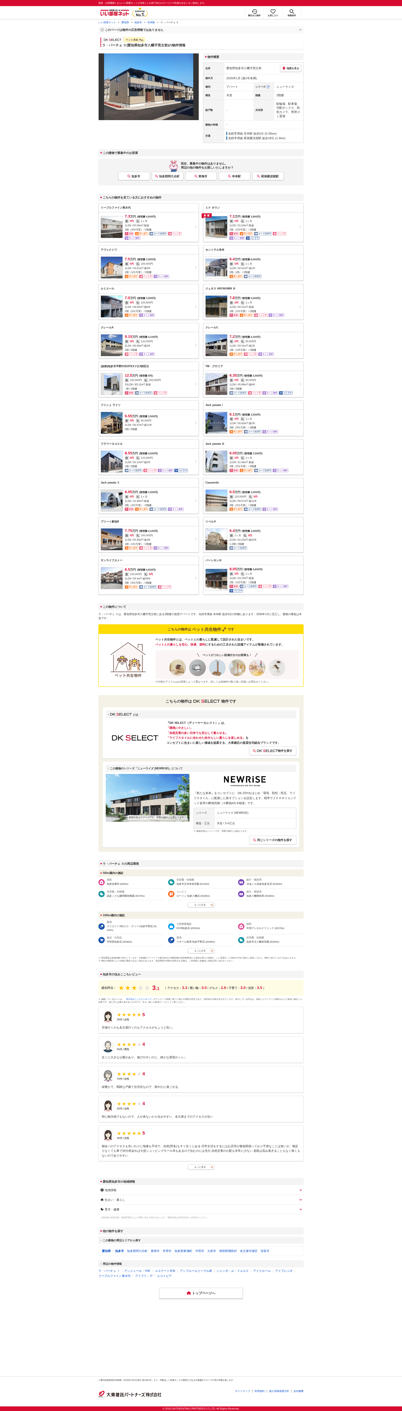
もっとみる (200, 904)
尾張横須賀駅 (270, 176)
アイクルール (262, 1270)
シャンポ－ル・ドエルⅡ (232, 1270)
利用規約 (260, 1391)
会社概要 (299, 1391)
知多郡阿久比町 (169, 176)
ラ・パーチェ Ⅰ (109, 1270)
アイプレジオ (284, 1270)
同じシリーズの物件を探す (274, 840)
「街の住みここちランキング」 (138, 999)
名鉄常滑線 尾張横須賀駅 (244, 138)
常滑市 (167, 1250)
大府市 (211, 1250)
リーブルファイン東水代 (114, 1275)
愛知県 (125, 22)
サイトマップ (242, 1391)
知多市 (138, 22)
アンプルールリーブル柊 (196, 1270)
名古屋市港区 (249, 1250)
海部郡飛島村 (228, 1250)
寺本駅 (151, 22)
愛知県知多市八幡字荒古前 (244, 68)
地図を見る (293, 68)
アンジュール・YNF (137, 1270)
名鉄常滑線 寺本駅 (240, 133)
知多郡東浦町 (183, 1250)
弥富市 (265, 1250)
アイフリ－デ (144, 1275)
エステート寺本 (165, 1270)
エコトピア (164, 1275)
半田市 (199, 1250)
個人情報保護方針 (279, 1391)
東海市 (202, 176)
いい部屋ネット (107, 22)
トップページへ (203, 1293)
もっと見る (200, 1167)
